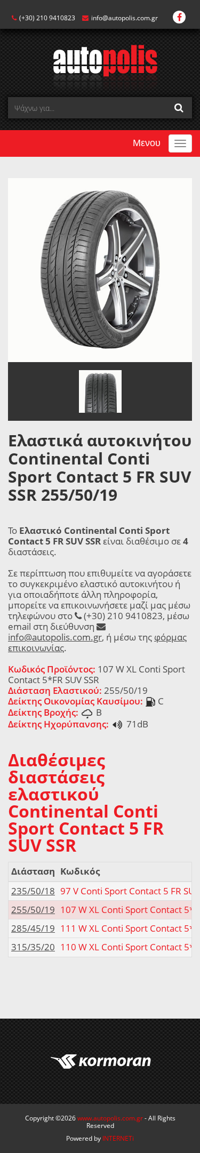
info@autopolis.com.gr (124, 17)
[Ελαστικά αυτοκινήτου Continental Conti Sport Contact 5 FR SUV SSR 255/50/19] (100, 269)
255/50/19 (33, 909)
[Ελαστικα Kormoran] (100, 1061)
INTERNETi (118, 1138)
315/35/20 (33, 947)
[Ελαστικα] (100, 67)
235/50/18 (33, 891)
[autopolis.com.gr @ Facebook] (179, 17)
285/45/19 (33, 928)
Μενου (147, 143)
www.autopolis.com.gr (110, 1118)
